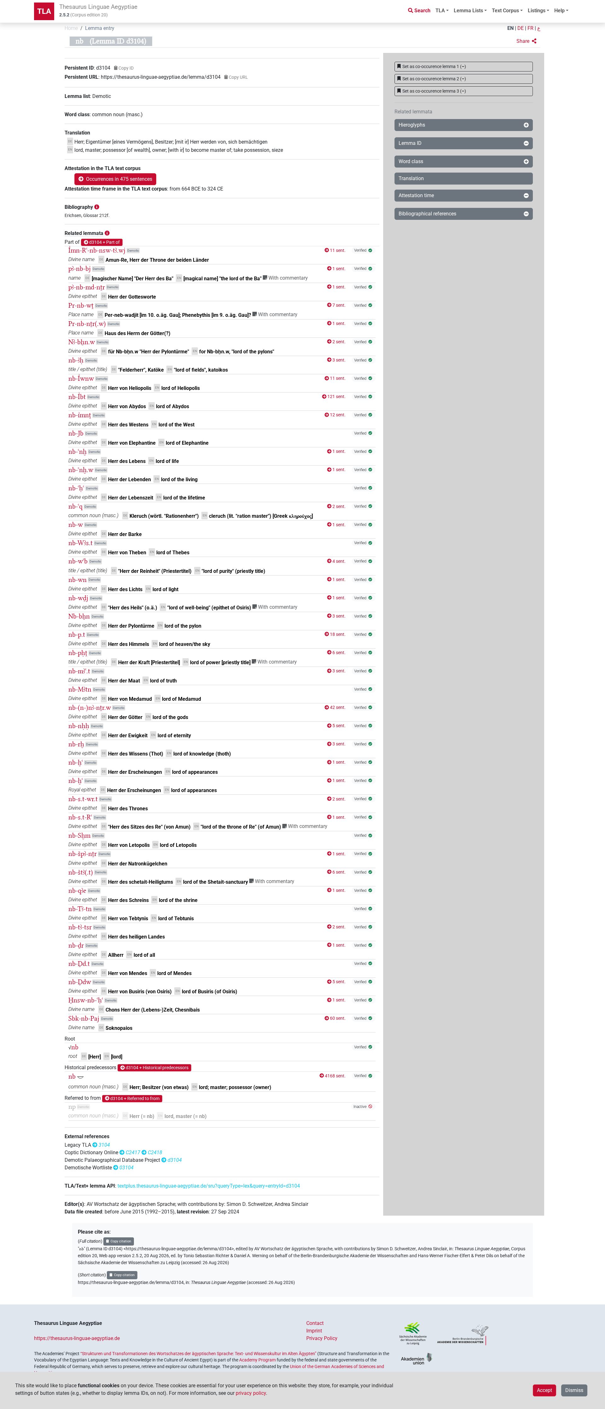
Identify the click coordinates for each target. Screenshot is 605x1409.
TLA (44, 11)
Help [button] (559, 11)
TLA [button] (440, 11)
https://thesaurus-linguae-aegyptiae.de (77, 1338)
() (434, 66)
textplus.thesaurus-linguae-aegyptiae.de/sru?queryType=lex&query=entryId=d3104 (209, 1186)
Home (71, 28)
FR (530, 28)
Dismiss (574, 1390)
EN (510, 28)
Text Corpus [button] (505, 11)
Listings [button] (536, 11)
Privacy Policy (321, 1338)
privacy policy (251, 1393)
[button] (526, 41)
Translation (411, 178)
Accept (544, 1390)
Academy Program (257, 1359)
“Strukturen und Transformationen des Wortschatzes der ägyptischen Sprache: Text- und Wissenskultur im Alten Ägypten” (198, 1353)
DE (520, 28)
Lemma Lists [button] (468, 11)
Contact (315, 1323)
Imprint (314, 1331)
